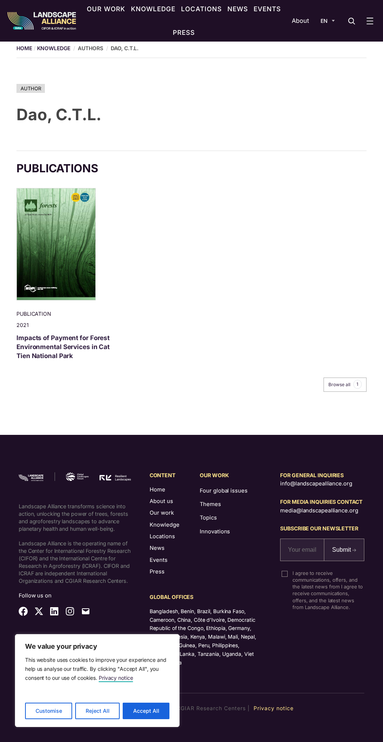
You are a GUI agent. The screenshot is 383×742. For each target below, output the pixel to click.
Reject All (98, 711)
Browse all (343, 384)
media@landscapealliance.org (319, 510)
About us (161, 501)
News (157, 548)
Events (159, 560)
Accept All (146, 711)
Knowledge (53, 48)
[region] (97, 680)
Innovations (215, 531)
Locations (162, 536)
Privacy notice (116, 678)
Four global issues (223, 490)
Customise (49, 711)
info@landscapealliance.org (316, 483)
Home (157, 489)
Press (157, 571)
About (300, 20)
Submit (342, 549)
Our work (162, 512)
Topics (208, 517)
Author (31, 88)
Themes (210, 504)
